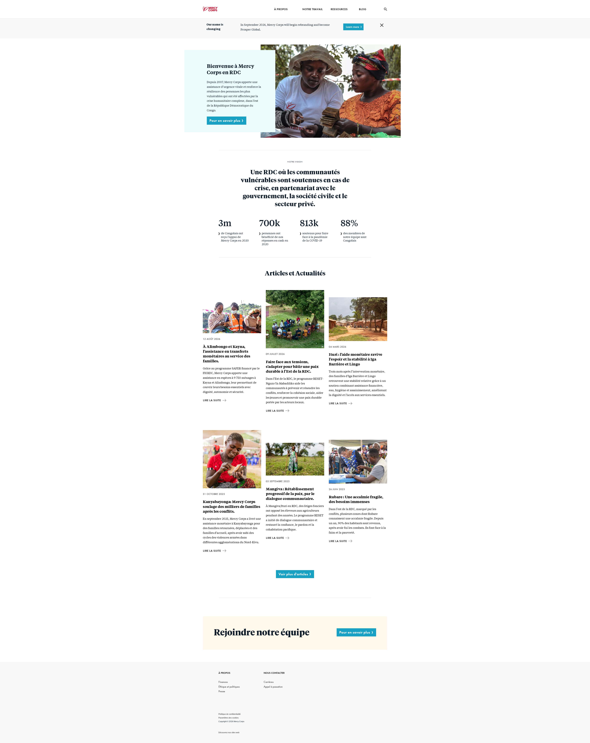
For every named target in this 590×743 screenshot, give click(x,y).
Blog (362, 9)
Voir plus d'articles (293, 574)
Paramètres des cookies (228, 718)
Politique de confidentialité (229, 714)
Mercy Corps (210, 9)
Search (385, 9)
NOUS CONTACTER (274, 672)
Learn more (352, 27)
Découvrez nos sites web (228, 732)
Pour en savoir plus (224, 120)
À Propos (281, 9)
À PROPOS (224, 672)
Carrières (268, 682)
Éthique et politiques (229, 686)
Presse (221, 691)
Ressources (339, 9)
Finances (223, 682)
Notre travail (312, 9)
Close (382, 25)
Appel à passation (273, 686)
